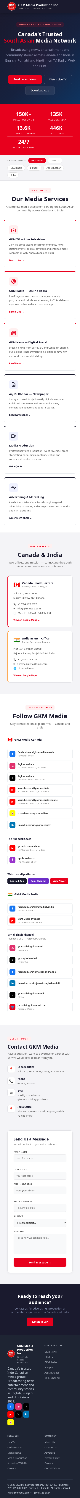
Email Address (23, 1184)
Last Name (20, 1169)
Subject (18, 1216)
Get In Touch (40, 1322)
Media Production (17, 1458)
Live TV (11, 1442)
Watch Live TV (57, 79)
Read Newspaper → (20, 414)
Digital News (14, 1452)
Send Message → (40, 1262)
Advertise (49, 1452)
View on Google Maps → (26, 620)
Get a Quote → (17, 466)
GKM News (37, 160)
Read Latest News (25, 79)
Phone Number (23, 1201)
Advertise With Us (17, 1463)
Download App (40, 90)
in (26, 1414)
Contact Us (50, 1447)
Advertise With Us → (20, 517)
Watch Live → (16, 260)
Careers (11, 1468)
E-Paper (34, 167)
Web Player (59, 881)
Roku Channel (38, 881)
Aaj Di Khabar (54, 167)
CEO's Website (52, 1468)
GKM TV (55, 160)
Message (19, 1231)
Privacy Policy (52, 1458)
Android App (17, 881)
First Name (21, 1152)
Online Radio (14, 1447)
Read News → (16, 363)
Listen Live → (16, 311)
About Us (49, 1442)
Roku (13, 175)
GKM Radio (16, 167)
